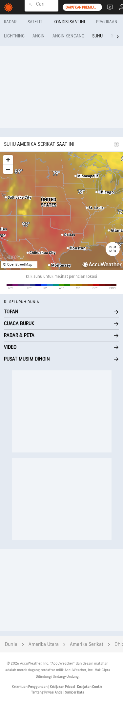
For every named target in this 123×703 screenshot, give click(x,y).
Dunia (11, 644)
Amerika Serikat (86, 644)
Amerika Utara (44, 644)
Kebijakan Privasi (62, 687)
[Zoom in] (8, 160)
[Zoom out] (8, 169)
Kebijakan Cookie (90, 687)
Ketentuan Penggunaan (30, 687)
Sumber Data (74, 692)
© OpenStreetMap (17, 264)
